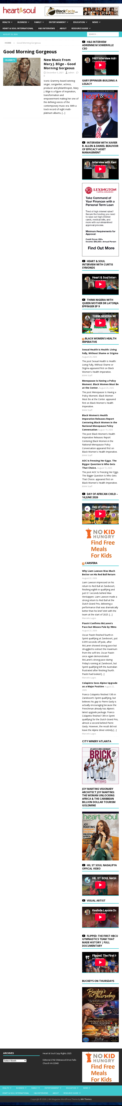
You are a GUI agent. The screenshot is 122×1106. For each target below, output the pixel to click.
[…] (63, 112)
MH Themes (86, 1099)
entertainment (57, 22)
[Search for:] (103, 34)
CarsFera (91, 563)
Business (22, 22)
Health (6, 22)
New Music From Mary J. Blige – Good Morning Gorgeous (60, 64)
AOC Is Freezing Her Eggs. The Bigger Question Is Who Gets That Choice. (99, 464)
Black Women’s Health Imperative (99, 340)
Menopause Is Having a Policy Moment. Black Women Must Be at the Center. (100, 384)
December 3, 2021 (55, 72)
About (63, 28)
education (79, 22)
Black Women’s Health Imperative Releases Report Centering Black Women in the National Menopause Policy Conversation (99, 422)
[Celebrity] (22, 72)
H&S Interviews (46, 28)
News (95, 22)
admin (71, 72)
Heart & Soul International (18, 28)
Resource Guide (79, 28)
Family (37, 22)
